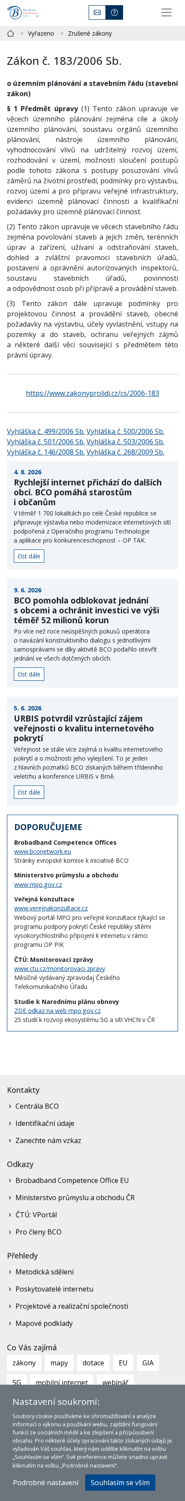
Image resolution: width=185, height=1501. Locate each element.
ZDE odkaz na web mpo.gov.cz (57, 1011)
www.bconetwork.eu (42, 851)
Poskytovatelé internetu (54, 1289)
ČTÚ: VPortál (36, 1214)
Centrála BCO (37, 1106)
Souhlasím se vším (120, 1482)
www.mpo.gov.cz (38, 884)
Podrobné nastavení (45, 1482)
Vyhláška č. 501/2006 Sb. (46, 441)
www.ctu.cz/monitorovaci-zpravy (59, 968)
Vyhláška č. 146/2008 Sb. (46, 452)
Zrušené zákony (90, 33)
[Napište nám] (97, 12)
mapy (59, 1363)
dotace (93, 1363)
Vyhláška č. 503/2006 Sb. (125, 441)
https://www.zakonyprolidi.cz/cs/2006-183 (92, 393)
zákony (24, 1363)
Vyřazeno (41, 33)
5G (16, 1382)
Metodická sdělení (44, 1272)
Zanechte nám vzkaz (48, 1140)
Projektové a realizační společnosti (71, 1306)
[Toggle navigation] (166, 12)
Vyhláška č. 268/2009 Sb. (125, 452)
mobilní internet (62, 1382)
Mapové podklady (44, 1323)
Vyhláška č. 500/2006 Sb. (125, 431)
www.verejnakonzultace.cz (51, 908)
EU (123, 1363)
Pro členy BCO (38, 1232)
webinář (115, 1382)
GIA (148, 1363)
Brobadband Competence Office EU (72, 1180)
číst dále (29, 556)
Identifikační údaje (44, 1123)
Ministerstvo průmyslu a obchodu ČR (75, 1197)
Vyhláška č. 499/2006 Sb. (46, 431)
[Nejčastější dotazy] (114, 12)
